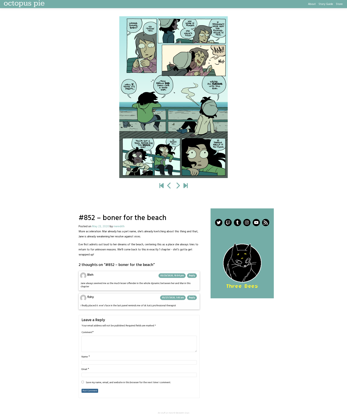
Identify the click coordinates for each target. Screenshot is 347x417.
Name (85, 357)
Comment (87, 332)
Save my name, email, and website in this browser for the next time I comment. (128, 382)
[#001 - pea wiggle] (161, 186)
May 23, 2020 (100, 226)
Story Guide (326, 4)
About (312, 4)
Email (84, 369)
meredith (119, 226)
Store (339, 4)
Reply (192, 276)
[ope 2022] (185, 186)
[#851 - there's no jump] (169, 186)
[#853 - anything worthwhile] (173, 97)
